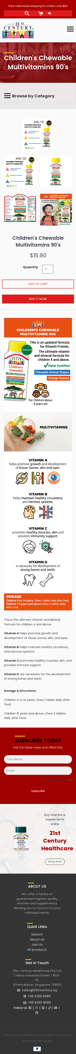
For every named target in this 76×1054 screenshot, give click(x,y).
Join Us (37, 944)
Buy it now (38, 299)
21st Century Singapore (42, 1035)
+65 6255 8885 (39, 996)
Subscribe (38, 791)
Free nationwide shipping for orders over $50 (38, 6)
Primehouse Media (39, 1041)
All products (37, 950)
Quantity (30, 267)
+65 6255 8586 (39, 1002)
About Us (37, 939)
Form (69, 780)
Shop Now (55, 861)
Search (37, 934)
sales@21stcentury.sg (39, 990)
